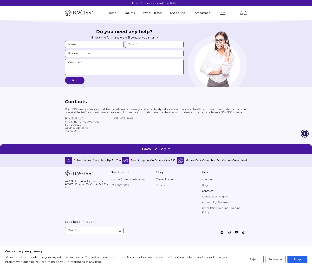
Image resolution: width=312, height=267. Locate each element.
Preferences (275, 259)
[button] (222, 13)
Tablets (160, 185)
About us (207, 179)
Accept (297, 259)
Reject (253, 259)
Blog (205, 185)
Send (74, 80)
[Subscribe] (120, 231)
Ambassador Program (215, 196)
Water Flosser (164, 179)
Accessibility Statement (216, 202)
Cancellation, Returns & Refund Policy (221, 210)
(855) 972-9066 (120, 185)
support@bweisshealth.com (128, 179)
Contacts (207, 190)
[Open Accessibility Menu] (305, 134)
